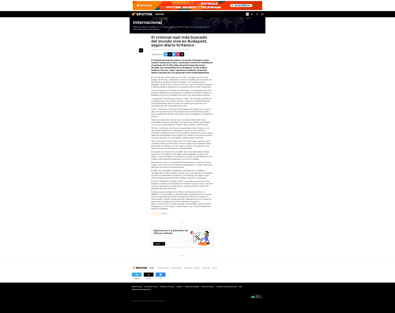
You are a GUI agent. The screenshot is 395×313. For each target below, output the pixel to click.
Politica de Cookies (207, 287)
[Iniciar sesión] (252, 14)
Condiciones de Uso (151, 287)
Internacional (155, 213)
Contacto (179, 287)
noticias (164, 213)
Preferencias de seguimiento (141, 289)
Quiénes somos (137, 287)
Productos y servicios (167, 287)
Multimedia (206, 268)
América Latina (163, 268)
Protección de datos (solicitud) (226, 287)
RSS (240, 287)
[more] (141, 50)
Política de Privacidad (192, 287)
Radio (214, 268)
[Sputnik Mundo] (143, 17)
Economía (188, 268)
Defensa (197, 268)
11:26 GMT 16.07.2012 (158, 50)
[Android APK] (256, 297)
